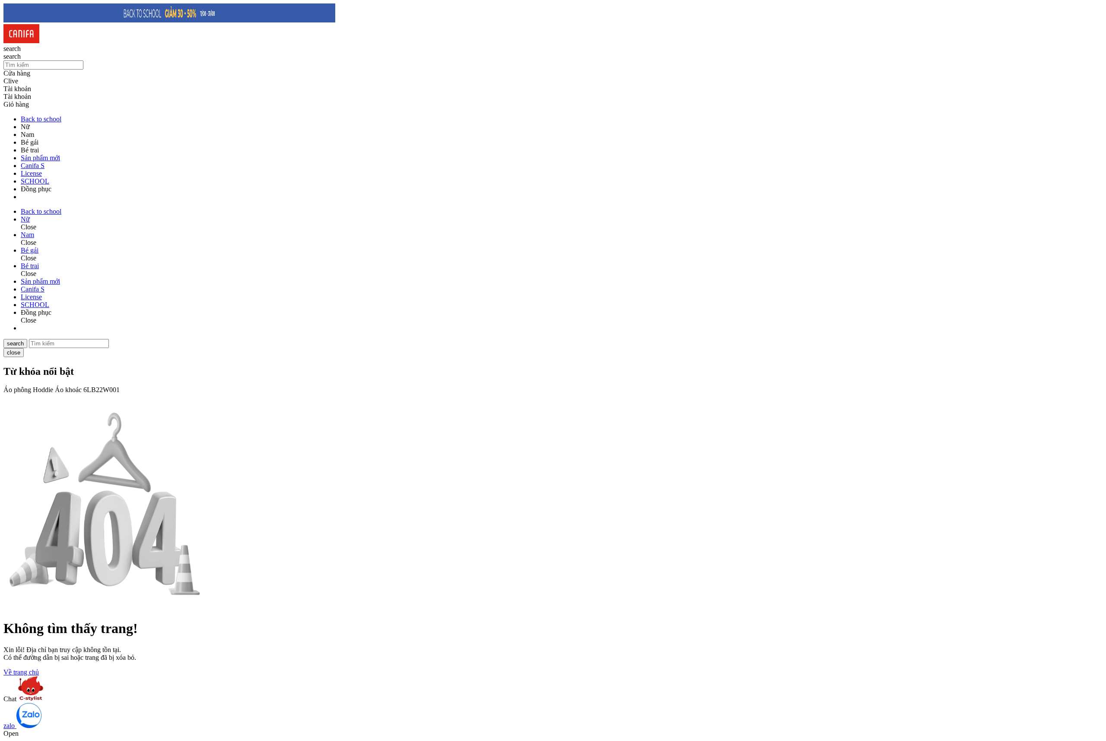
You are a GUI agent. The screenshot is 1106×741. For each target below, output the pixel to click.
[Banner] (169, 20)
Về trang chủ (21, 672)
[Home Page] (21, 40)
